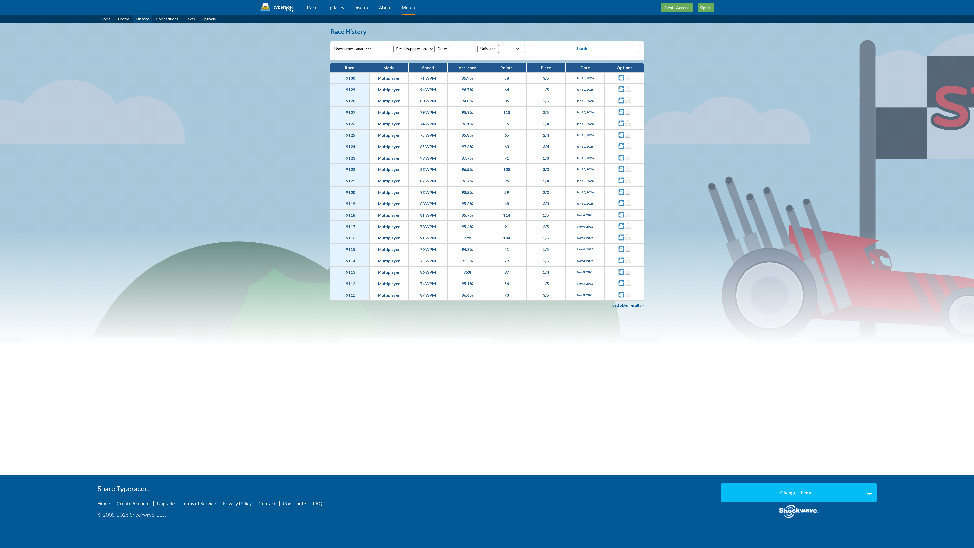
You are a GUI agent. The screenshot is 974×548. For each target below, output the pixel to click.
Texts (190, 19)
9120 (350, 192)
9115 (350, 249)
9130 (350, 78)
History (142, 19)
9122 (350, 169)
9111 (350, 295)
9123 (350, 158)
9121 (350, 180)
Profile (123, 19)
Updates (335, 7)
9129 (350, 89)
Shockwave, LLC (799, 512)
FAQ (317, 503)
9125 (350, 135)
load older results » (627, 305)
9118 (350, 215)
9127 (350, 112)
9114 (350, 260)
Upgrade (209, 19)
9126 (350, 123)
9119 (350, 203)
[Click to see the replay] (621, 78)
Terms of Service (198, 503)
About (385, 7)
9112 (350, 283)
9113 (350, 272)
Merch (408, 7)
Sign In (705, 7)
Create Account (677, 7)
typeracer (283, 7)
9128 (350, 100)
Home (106, 19)
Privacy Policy (237, 503)
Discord (361, 7)
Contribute (294, 503)
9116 (350, 237)
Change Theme (796, 492)
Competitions (167, 19)
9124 (350, 146)
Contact (267, 503)
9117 (350, 226)
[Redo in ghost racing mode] (627, 78)
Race (312, 7)
